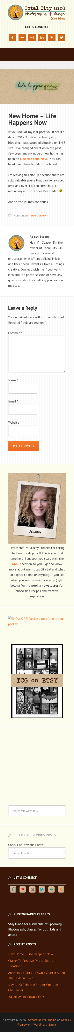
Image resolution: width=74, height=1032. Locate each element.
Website (13, 422)
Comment (15, 333)
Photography (39, 215)
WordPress (40, 1024)
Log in (53, 1024)
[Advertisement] (37, 761)
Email (13, 401)
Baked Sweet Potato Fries (26, 997)
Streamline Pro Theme (42, 1020)
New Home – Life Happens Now (30, 954)
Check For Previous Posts (25, 845)
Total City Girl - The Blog (37, 12)
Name (13, 380)
